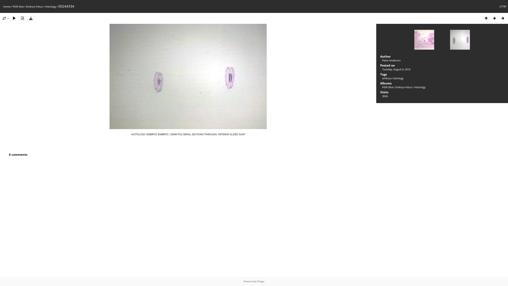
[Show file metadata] (22, 18)
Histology (50, 6)
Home (7, 6)
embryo (387, 78)
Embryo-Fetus (34, 6)
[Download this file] (31, 18)
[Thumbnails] (486, 18)
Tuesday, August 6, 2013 (396, 69)
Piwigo (260, 281)
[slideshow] (14, 18)
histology (398, 78)
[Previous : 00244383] (494, 18)
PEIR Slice (18, 6)
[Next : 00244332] (503, 18)
